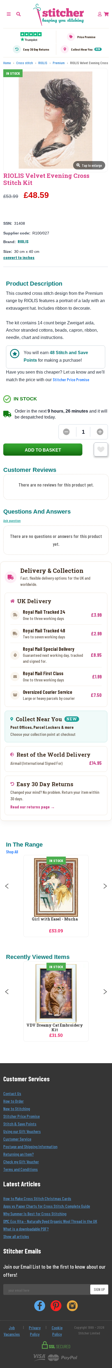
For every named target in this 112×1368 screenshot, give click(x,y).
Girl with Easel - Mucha (55, 919)
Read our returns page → (32, 806)
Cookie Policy (57, 1331)
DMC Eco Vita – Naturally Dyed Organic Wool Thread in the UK (50, 1221)
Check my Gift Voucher (21, 1161)
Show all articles (16, 1236)
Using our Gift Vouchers (22, 1131)
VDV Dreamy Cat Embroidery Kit (54, 1027)
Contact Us (12, 1093)
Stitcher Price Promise (71, 379)
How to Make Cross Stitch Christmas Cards (37, 1198)
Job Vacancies (12, 1331)
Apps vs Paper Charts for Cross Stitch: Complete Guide (46, 1206)
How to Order (13, 1100)
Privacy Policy (35, 1331)
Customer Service (17, 1138)
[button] (18, 14)
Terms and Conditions (20, 1169)
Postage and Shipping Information (30, 1146)
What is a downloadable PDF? (26, 1228)
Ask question (12, 520)
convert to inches (19, 257)
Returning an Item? (18, 1154)
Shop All (12, 851)
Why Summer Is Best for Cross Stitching (34, 1213)
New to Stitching (16, 1108)
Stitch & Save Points (19, 1123)
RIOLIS (23, 241)
